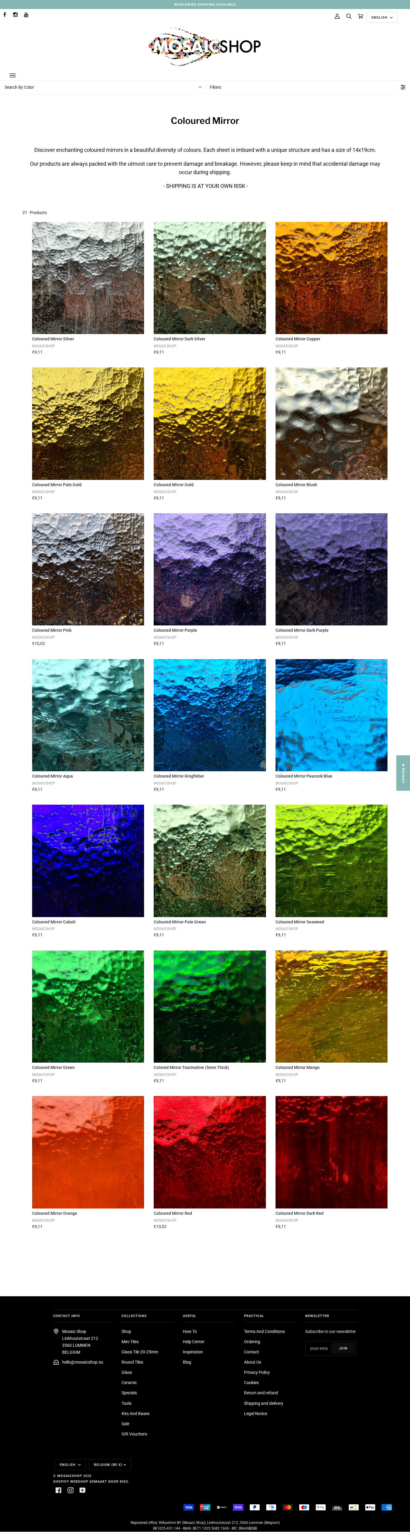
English (380, 17)
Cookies (251, 1382)
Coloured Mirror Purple (175, 630)
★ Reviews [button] (403, 773)
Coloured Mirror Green (53, 1067)
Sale (125, 1423)
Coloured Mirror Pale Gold (57, 484)
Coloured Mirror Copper (298, 338)
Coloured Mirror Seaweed (300, 922)
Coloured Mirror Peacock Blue (304, 776)
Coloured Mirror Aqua (52, 776)
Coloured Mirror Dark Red (300, 1213)
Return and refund (261, 1392)
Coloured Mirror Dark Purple (302, 630)
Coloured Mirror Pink (51, 630)
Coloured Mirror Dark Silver (179, 338)
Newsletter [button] (317, 1316)
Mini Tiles (130, 1341)
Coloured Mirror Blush (296, 484)
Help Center (193, 1341)
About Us (252, 1362)
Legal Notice (255, 1413)
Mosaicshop (69, 1476)
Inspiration (193, 1352)
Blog (187, 1362)
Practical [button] (254, 1316)
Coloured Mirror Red (173, 1213)
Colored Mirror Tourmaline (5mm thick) (191, 1067)
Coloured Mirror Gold (174, 484)
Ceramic (129, 1382)
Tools (126, 1403)
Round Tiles (132, 1362)
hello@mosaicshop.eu (82, 1362)
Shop (126, 1331)
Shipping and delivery (263, 1403)
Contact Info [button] (66, 1316)
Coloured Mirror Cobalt (54, 922)
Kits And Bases (135, 1413)
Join (343, 1348)
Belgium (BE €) (108, 1465)
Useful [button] (189, 1316)
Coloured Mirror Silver (53, 338)
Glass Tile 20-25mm (140, 1352)
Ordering (252, 1341)
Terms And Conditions (264, 1331)
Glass (127, 1372)
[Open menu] (19, 75)
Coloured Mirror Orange (54, 1213)
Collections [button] (134, 1316)
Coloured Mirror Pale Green (180, 922)
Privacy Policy (257, 1372)
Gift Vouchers (134, 1434)
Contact (251, 1352)
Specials (129, 1392)
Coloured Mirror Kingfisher (179, 776)
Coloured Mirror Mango (298, 1067)
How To (190, 1331)
